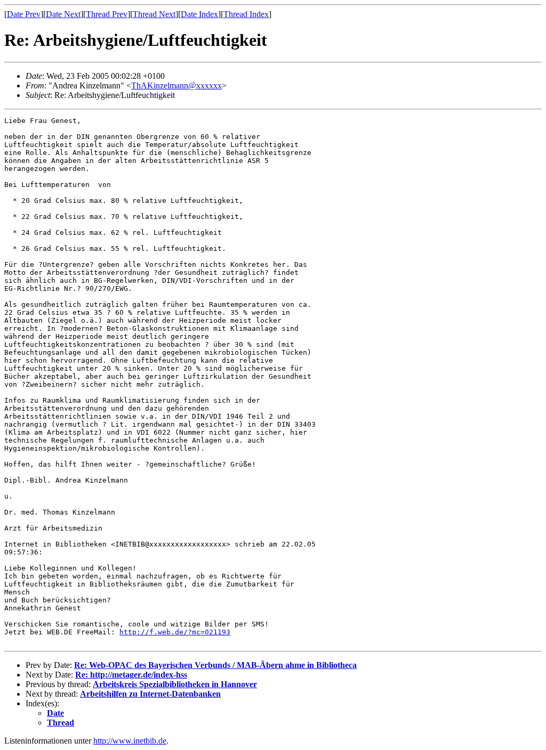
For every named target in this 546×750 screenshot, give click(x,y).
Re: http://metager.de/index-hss (131, 674)
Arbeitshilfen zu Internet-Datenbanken (150, 693)
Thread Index (246, 14)
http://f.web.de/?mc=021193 (174, 632)
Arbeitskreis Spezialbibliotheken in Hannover (175, 684)
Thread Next (154, 14)
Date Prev (24, 14)
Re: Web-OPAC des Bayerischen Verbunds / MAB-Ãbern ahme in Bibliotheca (215, 665)
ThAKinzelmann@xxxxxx (176, 85)
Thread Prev (106, 14)
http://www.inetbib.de (129, 740)
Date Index (199, 14)
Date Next (63, 14)
